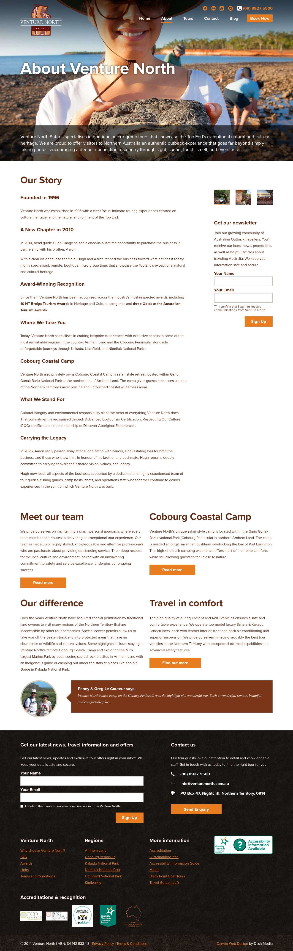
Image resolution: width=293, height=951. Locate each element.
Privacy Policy (103, 943)
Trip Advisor (213, 8)
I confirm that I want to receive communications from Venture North (239, 308)
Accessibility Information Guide (174, 863)
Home (144, 18)
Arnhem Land (95, 850)
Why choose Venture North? (42, 850)
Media (154, 870)
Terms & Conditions (132, 943)
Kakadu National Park (102, 863)
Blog (234, 18)
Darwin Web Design (232, 943)
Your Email (224, 290)
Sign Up (258, 321)
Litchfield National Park (103, 876)
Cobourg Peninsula (100, 857)
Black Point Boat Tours (167, 876)
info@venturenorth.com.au (204, 783)
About (166, 18)
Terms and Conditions (37, 876)
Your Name (224, 273)
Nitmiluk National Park (102, 870)
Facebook (205, 8)
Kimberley (93, 882)
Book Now (259, 18)
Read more (43, 582)
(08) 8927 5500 (258, 8)
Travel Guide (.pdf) (164, 882)
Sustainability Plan (164, 857)
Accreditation (160, 850)
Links (24, 870)
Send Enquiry (196, 809)
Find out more (175, 662)
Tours (188, 18)
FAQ (23, 857)
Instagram (230, 8)
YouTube (222, 8)
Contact (211, 18)
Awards (26, 863)
